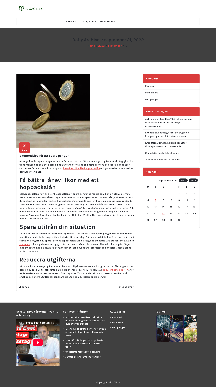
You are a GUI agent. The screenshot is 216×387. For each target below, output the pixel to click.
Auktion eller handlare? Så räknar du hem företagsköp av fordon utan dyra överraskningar (168, 122)
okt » (193, 180)
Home (91, 45)
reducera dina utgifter (115, 269)
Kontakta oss (107, 21)
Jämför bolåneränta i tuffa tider (162, 159)
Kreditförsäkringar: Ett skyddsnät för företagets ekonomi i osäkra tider (165, 144)
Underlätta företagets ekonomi (162, 153)
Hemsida (71, 21)
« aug (183, 180)
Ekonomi (150, 86)
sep (24, 148)
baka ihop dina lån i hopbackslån (81, 168)
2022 (101, 45)
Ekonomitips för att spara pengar (44, 156)
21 (163, 213)
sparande (24, 244)
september (115, 45)
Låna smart (128, 286)
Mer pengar (151, 99)
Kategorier (87, 21)
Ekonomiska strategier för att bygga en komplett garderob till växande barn (167, 134)
